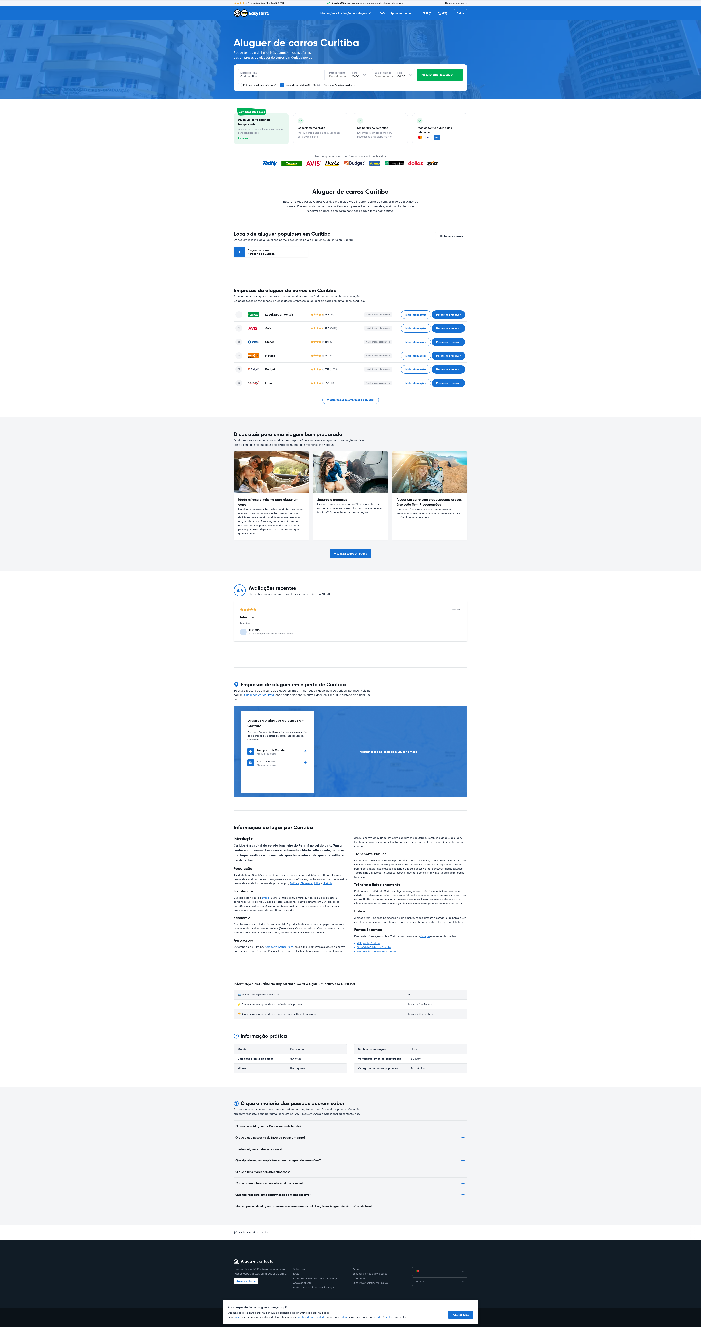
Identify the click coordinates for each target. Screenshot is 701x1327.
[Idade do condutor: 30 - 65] (282, 85)
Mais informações (415, 314)
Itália (317, 883)
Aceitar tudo (461, 1315)
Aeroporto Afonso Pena (279, 946)
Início (242, 1232)
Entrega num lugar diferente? (259, 85)
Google (425, 936)
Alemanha (306, 883)
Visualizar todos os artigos (350, 554)
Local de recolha (248, 73)
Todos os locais (453, 236)
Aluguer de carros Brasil (258, 695)
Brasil (265, 897)
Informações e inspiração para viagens (343, 13)
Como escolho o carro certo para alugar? (316, 1278)
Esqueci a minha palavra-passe (370, 1273)
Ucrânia (327, 883)
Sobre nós (299, 1269)
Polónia (294, 883)
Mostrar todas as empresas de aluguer (350, 400)
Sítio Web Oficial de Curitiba (374, 947)
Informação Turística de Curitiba (376, 951)
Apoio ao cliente (400, 13)
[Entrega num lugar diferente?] (240, 85)
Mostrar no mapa (266, 753)
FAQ (382, 13)
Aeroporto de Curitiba (261, 252)
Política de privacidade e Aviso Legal (313, 1287)
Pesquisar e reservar (448, 314)
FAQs (296, 1273)
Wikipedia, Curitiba (368, 943)
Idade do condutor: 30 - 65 (300, 85)
